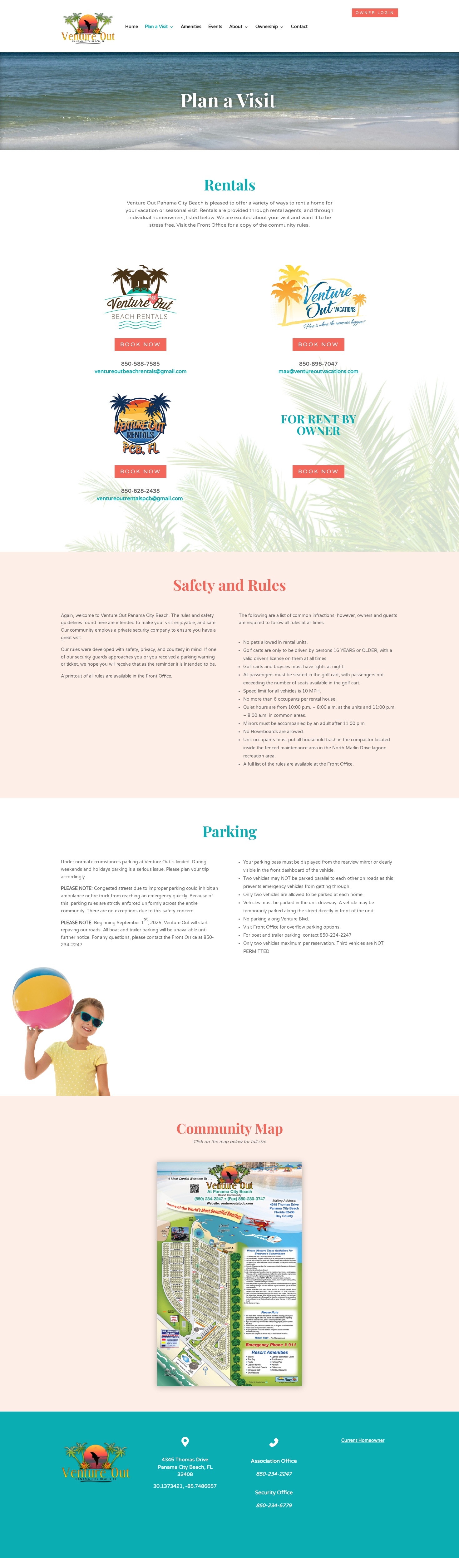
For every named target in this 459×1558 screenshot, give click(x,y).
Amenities (191, 26)
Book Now (140, 344)
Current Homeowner (362, 1440)
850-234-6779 (274, 1505)
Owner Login (375, 13)
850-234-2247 (274, 1474)
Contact (299, 26)
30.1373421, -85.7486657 (185, 1486)
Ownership (266, 26)
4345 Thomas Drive (185, 1460)
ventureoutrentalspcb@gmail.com (140, 498)
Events (215, 26)
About (235, 26)
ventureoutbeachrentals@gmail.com (141, 371)
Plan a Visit (156, 26)
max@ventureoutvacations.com (318, 371)
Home (131, 26)
